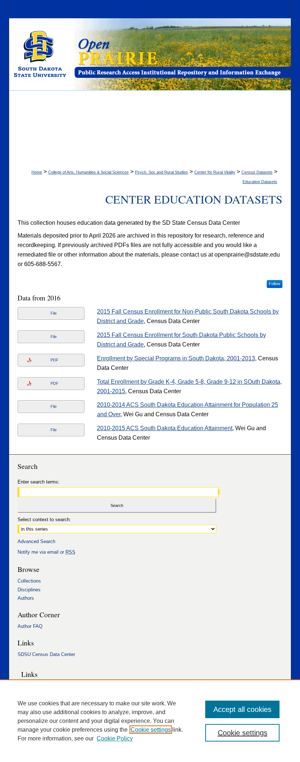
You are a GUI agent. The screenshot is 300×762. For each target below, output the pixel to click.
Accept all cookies (242, 709)
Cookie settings (151, 730)
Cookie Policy (115, 738)
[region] (150, 720)
